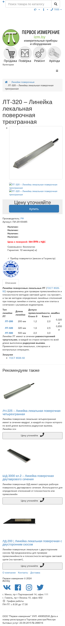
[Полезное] (37, 9)
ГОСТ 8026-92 (17, 357)
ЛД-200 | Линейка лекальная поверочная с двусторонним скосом (32, 542)
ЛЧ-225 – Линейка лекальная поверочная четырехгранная (31, 412)
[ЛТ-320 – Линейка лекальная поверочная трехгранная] (35, 152)
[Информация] (45, 9)
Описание (10, 282)
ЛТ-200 (9, 321)
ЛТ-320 (9, 327)
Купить (34, 209)
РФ (22, 218)
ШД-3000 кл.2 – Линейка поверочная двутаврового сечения (28, 477)
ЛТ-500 (9, 332)
